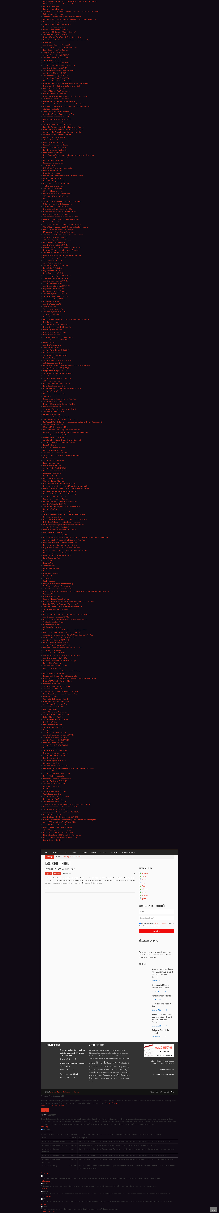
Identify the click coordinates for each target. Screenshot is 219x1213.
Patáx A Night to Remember (52, 473)
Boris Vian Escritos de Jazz (52, 406)
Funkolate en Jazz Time (51, 463)
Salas (93, 852)
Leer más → (49, 888)
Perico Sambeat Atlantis (51, 6)
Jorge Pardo (113, 1066)
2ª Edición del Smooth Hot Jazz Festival (56, 99)
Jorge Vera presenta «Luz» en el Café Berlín (58, 337)
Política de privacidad (167, 1069)
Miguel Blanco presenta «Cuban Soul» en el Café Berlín (61, 548)
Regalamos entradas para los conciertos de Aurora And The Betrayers (66, 319)
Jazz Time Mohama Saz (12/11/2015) (54, 504)
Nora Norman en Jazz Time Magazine (55, 150)
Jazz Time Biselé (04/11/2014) (53, 689)
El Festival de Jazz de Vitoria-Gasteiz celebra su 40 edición (62, 389)
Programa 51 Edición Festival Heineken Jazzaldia (59, 404)
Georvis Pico (97, 1058)
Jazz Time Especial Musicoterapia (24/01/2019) (58, 70)
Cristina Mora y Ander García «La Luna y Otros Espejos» (61, 632)
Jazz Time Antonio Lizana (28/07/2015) (56, 640)
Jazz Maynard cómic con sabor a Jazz (55, 324)
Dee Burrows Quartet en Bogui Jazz (55, 291)
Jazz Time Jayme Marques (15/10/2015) (56, 617)
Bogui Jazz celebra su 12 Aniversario (55, 222)
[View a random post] (170, 852)
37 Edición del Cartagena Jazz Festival (55, 196)
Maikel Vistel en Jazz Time (52, 517)
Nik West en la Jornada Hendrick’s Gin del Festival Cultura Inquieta (65, 432)
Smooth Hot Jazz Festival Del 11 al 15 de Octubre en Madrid (62, 201)
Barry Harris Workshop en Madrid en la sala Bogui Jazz (61, 250)
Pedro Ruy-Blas (112, 1075)
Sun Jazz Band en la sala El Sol (53, 424)
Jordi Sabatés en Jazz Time (52, 260)
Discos (84, 852)
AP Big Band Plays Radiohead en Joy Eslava (57, 240)
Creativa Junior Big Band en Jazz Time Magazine (59, 101)
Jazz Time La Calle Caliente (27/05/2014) (56, 714)
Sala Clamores (48, 578)
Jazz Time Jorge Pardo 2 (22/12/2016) (55, 294)
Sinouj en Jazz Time (50, 730)
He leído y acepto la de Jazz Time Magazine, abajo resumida (156, 924)
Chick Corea (102, 1056)
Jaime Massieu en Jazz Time (52, 376)
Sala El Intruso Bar (49, 581)
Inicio (47, 852)
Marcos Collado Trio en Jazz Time (54, 776)
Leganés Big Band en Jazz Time (53, 288)
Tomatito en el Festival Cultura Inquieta (56, 417)
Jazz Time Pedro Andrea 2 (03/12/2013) (56, 796)
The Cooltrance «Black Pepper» (53, 622)
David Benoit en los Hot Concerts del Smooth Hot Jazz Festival (64, 104)
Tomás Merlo (121, 1078)
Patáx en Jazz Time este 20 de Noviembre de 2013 (60, 807)
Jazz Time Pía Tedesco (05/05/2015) (55, 658)
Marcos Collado (103, 1070)
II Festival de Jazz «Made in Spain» (54, 147)
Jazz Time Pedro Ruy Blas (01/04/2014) (56, 740)
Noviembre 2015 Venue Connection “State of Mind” (60, 604)
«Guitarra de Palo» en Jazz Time (53, 771)
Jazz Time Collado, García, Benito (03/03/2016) (59, 442)
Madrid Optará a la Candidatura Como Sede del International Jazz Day (66, 40)
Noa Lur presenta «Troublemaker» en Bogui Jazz (59, 399)
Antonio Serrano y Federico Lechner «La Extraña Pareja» (62, 671)
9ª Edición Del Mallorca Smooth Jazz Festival (58, 4)
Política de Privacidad (161, 923)
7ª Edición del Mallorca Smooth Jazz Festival (57, 168)
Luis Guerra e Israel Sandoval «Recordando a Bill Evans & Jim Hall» (65, 630)
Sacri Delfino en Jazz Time (52, 748)
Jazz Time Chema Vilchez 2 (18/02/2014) (56, 766)
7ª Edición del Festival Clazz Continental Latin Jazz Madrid (62, 224)
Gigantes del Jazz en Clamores (53, 481)
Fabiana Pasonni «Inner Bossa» (53, 673)
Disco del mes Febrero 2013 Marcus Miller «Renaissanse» (62, 835)
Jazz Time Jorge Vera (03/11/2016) (54, 312)
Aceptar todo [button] (59, 1106)
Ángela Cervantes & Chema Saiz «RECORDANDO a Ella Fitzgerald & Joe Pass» (68, 635)
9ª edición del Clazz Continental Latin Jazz (57, 81)
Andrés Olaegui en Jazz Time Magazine (56, 111)
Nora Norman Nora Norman (52, 476)
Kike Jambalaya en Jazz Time (52, 840)
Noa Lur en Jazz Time (50, 709)
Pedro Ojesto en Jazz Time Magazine (55, 50)
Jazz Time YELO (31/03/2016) (52, 391)
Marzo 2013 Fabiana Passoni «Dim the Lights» (58, 832)
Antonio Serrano (117, 1050)
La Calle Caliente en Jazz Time (53, 717)
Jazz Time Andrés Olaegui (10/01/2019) (56, 76)
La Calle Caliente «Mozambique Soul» (55, 642)
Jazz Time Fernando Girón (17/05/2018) (56, 58)
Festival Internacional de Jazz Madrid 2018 (57, 119)
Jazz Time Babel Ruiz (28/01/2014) (54, 784)
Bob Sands (124, 1053)
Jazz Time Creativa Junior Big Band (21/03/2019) (59, 65)
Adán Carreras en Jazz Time (52, 363)
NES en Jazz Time (49, 342)
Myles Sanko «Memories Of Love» (54, 27)
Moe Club (46, 571)
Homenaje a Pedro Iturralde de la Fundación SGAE (60, 491)
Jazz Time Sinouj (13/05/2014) (53, 727)
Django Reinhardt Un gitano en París (55, 371)
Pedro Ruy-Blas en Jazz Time (53, 743)
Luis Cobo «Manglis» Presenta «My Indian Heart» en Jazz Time (63, 127)
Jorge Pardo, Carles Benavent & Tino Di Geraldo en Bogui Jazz (64, 540)
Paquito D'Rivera (98, 1075)
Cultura (103, 852)
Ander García (107, 1050)
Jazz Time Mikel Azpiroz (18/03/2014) (55, 750)
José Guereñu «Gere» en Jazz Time (55, 704)
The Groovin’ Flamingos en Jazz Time (55, 278)
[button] (156, 955)
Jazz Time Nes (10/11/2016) (52, 304)
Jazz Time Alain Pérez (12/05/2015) (54, 653)
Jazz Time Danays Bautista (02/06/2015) (56, 645)
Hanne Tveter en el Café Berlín (53, 273)
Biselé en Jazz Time (50, 696)
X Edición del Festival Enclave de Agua (55, 206)
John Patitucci (96, 1067)
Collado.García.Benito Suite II (53, 478)
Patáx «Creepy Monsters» (51, 173)
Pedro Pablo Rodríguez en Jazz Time (55, 181)
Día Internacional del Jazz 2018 (53, 160)
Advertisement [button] (46, 1196)
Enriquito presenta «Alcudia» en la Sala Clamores (59, 530)
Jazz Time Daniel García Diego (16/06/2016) (57, 360)
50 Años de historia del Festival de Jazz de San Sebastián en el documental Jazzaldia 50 (72, 422)
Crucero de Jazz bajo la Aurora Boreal (55, 88)
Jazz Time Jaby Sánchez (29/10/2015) (55, 535)
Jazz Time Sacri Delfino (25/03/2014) (55, 745)
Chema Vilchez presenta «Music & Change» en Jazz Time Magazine (65, 227)
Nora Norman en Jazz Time (52, 465)
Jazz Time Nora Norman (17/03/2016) (55, 435)
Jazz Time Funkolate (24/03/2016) (54, 412)
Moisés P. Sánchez (105, 1072)
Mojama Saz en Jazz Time (51, 596)
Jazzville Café (47, 560)
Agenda (75, 852)
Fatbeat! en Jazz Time (50, 509)
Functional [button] (44, 1173)
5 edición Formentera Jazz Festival (54, 93)
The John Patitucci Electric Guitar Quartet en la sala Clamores (63, 235)
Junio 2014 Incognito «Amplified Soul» (56, 712)
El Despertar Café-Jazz (51, 573)
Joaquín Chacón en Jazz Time (53, 52)
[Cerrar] (45, 1110)
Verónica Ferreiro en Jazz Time (53, 309)
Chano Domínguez (93, 1056)
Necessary (46, 1129)
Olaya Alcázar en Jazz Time (52, 271)
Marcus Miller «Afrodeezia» (52, 663)
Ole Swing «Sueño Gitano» (52, 627)
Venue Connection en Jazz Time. (54, 612)
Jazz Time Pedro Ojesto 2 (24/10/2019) (56, 35)
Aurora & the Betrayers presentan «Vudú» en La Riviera (62, 507)
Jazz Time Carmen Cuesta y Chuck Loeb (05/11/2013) (60, 817)
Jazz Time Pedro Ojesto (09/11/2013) (55, 809)
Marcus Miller (111, 1070)
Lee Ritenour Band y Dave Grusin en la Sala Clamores (61, 219)
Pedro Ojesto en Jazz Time (52, 814)
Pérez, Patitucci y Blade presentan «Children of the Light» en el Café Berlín (68, 155)
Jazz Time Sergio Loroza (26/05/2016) (56, 368)
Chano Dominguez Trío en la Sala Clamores (57, 553)
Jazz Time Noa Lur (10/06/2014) (53, 707)
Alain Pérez (92, 1050)
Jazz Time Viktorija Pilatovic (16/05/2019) (56, 63)
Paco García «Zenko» (50, 722)
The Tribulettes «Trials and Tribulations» (56, 586)
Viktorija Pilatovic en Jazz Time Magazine (56, 91)
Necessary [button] (44, 1127)
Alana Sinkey (99, 1050)
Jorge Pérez (122, 1067)
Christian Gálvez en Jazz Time (53, 191)
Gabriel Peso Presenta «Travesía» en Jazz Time (58, 114)
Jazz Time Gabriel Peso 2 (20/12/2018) (56, 78)
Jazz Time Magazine (102, 1062)
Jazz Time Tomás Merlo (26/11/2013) (55, 801)
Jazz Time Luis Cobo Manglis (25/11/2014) (56, 686)
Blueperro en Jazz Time (51, 763)
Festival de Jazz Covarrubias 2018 (54, 137)
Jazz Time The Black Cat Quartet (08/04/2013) (58, 735)
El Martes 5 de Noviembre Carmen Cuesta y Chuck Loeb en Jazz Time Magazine (69, 820)
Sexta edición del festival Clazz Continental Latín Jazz (61, 419)
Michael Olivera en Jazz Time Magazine (56, 183)
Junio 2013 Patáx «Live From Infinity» (55, 825)
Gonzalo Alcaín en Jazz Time (52, 170)
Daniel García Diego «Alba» (51, 558)
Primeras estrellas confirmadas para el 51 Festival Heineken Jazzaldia (66, 489)
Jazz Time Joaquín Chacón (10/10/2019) (56, 45)
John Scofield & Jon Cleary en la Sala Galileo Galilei (60, 47)
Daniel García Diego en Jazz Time (54, 386)
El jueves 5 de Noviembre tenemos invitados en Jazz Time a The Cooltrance (68, 601)
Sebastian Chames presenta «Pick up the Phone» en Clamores (64, 514)
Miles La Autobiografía (50, 358)
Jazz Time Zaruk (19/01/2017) (52, 283)
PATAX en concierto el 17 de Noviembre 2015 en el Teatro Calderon (65, 619)
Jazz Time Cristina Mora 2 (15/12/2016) (55, 296)
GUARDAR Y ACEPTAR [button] (48, 1212)
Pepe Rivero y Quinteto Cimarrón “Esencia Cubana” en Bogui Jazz (65, 550)
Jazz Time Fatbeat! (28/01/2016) (53, 460)
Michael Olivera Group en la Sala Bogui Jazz (57, 327)
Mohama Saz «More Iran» (51, 625)
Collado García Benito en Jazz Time (55, 471)
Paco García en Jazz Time (51, 758)
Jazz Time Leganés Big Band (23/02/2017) (57, 276)
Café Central (47, 576)
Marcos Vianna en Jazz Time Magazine (55, 122)
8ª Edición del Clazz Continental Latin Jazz (57, 135)
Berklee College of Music (101, 1053)
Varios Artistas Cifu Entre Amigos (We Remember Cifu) (61, 430)
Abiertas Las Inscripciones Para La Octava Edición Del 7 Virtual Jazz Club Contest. (70, 1)
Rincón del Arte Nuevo (51, 568)
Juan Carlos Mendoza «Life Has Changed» (57, 24)
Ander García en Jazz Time (52, 178)
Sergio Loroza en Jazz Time (52, 401)
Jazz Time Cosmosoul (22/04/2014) (55, 732)
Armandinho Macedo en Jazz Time (54, 437)
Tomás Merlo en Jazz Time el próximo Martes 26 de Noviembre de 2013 (67, 804)
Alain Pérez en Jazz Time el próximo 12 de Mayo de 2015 (61, 655)
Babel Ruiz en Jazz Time (51, 786)
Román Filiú (114, 1078)
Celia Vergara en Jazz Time (52, 353)
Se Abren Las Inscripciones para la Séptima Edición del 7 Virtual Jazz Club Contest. (71, 11)
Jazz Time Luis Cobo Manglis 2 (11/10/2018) (57, 124)
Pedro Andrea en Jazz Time (52, 799)
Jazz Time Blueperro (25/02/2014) (54, 760)
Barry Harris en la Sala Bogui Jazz (54, 242)
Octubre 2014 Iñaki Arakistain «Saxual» (55, 699)
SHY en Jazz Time (49, 199)
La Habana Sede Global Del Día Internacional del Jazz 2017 (62, 247)
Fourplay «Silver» (48, 563)
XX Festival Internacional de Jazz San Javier (57, 204)
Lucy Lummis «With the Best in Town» (56, 702)
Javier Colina (125, 1058)
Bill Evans (110, 1053)
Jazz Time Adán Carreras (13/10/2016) (55, 340)
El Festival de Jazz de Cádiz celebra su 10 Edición (59, 211)
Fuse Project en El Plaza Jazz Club (54, 332)
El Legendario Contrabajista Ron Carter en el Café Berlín (62, 86)
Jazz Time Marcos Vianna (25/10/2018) (56, 117)
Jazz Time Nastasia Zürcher (52, 345)
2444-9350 (170, 1092)
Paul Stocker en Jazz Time (52, 789)
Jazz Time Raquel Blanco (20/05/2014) (56, 719)
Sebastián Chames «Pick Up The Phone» (56, 599)
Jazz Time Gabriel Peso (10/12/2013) (55, 791)
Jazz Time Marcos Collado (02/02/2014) (56, 773)
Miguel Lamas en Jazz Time (52, 322)
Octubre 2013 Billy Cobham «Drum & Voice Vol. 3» (59, 822)
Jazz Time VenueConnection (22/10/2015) (57, 609)
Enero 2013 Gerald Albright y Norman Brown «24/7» (60, 837)
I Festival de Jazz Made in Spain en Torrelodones (59, 232)
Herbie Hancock (106, 1058)
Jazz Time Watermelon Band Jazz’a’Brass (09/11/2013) (61, 812)
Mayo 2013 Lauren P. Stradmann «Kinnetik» (57, 827)
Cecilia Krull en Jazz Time (51, 414)
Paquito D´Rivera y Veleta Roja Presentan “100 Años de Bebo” (63, 129)
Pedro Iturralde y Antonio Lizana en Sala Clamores (60, 542)
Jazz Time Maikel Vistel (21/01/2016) (55, 468)
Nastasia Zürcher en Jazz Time (53, 163)
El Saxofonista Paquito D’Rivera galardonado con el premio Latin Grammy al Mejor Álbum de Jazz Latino (77, 591)
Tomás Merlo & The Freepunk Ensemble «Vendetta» (60, 691)
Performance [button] (45, 1181)
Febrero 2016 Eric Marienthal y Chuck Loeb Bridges (60, 494)
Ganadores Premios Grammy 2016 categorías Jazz (59, 483)
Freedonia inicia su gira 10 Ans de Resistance (58, 512)
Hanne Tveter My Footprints (52, 268)
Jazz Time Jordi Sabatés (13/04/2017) (55, 237)
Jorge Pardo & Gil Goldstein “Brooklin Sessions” (59, 32)
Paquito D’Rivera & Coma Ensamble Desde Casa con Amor (62, 37)
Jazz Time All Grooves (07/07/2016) (55, 355)
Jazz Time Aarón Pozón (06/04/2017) (55, 245)
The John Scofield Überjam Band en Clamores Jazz (60, 217)
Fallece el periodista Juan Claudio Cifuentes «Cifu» (60, 676)
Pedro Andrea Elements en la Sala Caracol (57, 383)
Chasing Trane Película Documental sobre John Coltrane (62, 255)
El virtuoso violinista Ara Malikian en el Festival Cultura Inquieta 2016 (65, 486)
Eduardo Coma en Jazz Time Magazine (56, 145)
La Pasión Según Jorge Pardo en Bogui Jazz (57, 258)
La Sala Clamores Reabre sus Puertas (55, 29)
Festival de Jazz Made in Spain (53, 9)
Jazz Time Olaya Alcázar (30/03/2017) (55, 253)
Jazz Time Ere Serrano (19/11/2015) (54, 496)
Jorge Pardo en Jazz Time (51, 314)
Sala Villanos (47, 396)
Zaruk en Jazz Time (49, 306)
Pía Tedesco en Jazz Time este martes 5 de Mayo (59, 660)
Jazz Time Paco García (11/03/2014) (54, 755)
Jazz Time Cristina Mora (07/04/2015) (55, 666)
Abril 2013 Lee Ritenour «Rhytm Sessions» (57, 830)
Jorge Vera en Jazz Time (51, 347)
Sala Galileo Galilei (49, 565)
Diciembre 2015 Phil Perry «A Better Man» (56, 555)
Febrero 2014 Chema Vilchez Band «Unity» (57, 778)
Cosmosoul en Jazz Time (51, 683)
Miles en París (48, 42)
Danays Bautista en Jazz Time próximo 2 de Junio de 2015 (62, 648)
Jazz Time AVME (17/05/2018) (52, 60)
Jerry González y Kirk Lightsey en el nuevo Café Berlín (61, 455)
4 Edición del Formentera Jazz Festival (56, 140)
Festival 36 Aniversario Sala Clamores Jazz (57, 214)
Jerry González (120, 1063)
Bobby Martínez (117, 1053)
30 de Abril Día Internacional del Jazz (55, 427)
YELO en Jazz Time (49, 458)
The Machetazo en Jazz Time (53, 186)
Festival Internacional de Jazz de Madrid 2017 (58, 194)
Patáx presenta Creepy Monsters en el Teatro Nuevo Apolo (63, 176)
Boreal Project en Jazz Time (52, 329)
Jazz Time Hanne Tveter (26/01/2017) (55, 281)
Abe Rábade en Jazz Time (51, 109)
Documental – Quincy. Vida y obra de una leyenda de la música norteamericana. (69, 19)
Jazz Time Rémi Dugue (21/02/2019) (55, 68)
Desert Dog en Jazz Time (51, 335)
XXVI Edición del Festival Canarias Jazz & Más (58, 209)
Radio (66, 852)
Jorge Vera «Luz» (49, 165)
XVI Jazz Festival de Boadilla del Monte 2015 (57, 589)
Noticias (56, 852)
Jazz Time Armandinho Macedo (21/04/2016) (58, 373)
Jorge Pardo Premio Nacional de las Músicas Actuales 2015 (62, 607)
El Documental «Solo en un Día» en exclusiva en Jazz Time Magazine (66, 83)
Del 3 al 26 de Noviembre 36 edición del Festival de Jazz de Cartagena (66, 365)
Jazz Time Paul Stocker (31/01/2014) (55, 781)
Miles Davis (96, 1072)
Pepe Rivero (121, 1075)
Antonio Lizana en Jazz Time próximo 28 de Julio (59, 637)
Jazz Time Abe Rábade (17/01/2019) (54, 73)
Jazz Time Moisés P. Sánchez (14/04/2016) (57, 378)
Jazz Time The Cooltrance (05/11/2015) (56, 527)
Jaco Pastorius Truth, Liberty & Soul (55, 265)
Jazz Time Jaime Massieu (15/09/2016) (56, 350)
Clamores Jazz (109, 1056)
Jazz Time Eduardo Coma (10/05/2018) (56, 55)
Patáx (105, 1075)
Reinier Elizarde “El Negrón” (102, 1078)
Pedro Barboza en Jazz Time (52, 153)
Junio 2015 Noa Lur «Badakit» (52, 650)
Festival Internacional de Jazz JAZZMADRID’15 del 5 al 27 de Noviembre (66, 614)
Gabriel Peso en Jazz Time (52, 794)
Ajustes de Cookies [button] (47, 1106)
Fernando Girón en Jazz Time (53, 142)
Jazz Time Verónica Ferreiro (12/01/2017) (56, 286)
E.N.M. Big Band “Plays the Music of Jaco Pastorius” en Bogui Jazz (65, 519)
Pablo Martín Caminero (120, 1072)
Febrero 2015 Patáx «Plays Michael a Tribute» (57, 681)
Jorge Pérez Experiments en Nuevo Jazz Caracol (59, 409)
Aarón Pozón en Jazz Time (52, 263)
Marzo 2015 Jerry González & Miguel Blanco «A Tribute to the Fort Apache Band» (69, 678)
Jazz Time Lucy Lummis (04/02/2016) (55, 453)
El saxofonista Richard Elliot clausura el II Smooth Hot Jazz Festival (65, 96)
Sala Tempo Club (48, 594)
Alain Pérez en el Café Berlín (52, 532)
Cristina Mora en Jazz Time (52, 317)
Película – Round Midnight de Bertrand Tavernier (59, 22)
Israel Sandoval (116, 1058)
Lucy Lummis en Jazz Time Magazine (55, 499)
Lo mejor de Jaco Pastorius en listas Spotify (58, 583)
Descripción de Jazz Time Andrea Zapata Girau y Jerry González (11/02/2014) (68, 768)
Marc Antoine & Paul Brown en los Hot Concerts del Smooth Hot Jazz (66, 106)
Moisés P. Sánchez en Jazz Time (54, 447)
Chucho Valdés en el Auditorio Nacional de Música (60, 501)
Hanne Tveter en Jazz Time (52, 301)
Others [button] (43, 1204)
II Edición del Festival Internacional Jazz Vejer (58, 229)
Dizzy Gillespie (117, 1056)
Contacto (114, 852)
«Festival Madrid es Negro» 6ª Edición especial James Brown (63, 524)
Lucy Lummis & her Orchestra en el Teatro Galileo (60, 545)
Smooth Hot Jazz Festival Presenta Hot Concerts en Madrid (63, 132)
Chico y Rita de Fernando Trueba (54, 394)
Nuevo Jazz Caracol (49, 445)
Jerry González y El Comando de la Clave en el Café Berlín (62, 440)
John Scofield (104, 1067)
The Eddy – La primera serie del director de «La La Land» (62, 17)
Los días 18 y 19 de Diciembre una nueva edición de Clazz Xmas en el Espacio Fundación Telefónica (76, 537)
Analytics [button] (44, 1188)
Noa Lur (112, 1072)
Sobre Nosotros (128, 852)
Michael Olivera (120, 1070)
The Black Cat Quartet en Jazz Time (55, 737)
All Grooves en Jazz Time (51, 381)
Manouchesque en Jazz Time (53, 450)
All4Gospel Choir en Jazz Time (53, 188)
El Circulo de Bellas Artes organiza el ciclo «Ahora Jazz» (61, 522)
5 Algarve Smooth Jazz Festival (53, 14)
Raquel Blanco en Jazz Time (52, 725)
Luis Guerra (94, 1070)
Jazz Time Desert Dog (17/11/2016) (54, 299)
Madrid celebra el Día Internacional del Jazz (57, 158)
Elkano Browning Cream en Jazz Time (55, 753)
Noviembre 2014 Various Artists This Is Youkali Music (60, 694)
